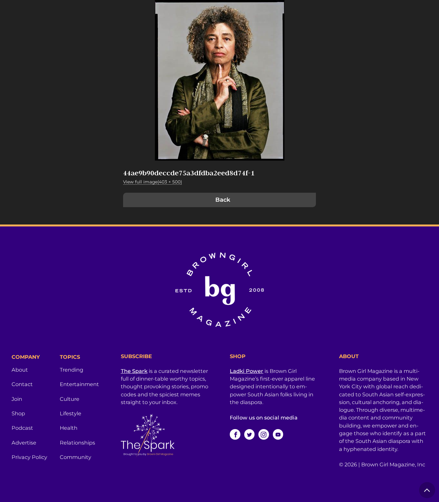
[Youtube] (278, 434)
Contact (22, 384)
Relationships (77, 442)
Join (17, 399)
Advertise (24, 442)
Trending (71, 369)
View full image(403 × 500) (152, 181)
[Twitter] (249, 434)
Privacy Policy (29, 457)
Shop (18, 413)
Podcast (22, 428)
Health (68, 428)
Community (75, 457)
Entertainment (79, 384)
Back (222, 199)
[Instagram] (263, 434)
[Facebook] (235, 434)
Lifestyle (70, 413)
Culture (69, 399)
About (20, 369)
